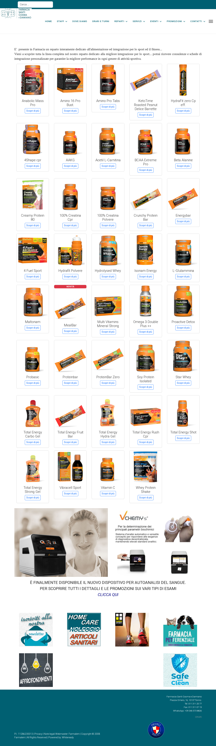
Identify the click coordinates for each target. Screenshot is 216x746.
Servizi (137, 21)
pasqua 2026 (60, 696)
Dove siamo (79, 21)
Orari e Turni (100, 21)
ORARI (198, 717)
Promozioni (174, 21)
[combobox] (35, 4)
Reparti (119, 21)
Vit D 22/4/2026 (60, 709)
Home (48, 21)
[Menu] (211, 21)
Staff (60, 21)
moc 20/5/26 (60, 715)
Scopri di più (32, 110)
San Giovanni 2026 (60, 721)
